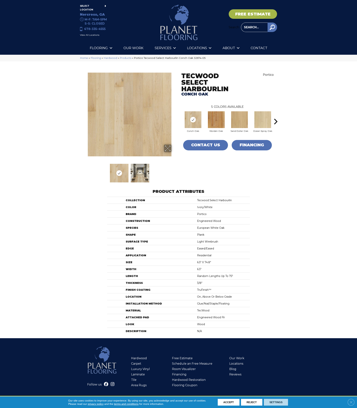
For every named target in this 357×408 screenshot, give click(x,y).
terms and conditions (126, 403)
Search (234, 27)
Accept (228, 402)
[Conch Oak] (193, 119)
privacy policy (96, 403)
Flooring (96, 57)
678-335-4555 (95, 29)
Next (174, 171)
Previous (85, 171)
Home (84, 57)
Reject (252, 402)
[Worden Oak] (216, 119)
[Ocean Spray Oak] (262, 119)
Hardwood (110, 57)
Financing (252, 144)
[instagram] (112, 384)
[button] (272, 27)
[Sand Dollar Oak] (239, 119)
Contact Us (205, 144)
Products (125, 57)
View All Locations (89, 35)
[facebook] (106, 384)
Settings (275, 402)
